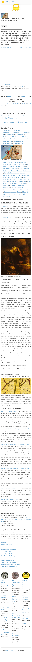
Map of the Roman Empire (9, 411)
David (21, 86)
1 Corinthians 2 (17, 130)
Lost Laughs (26, 618)
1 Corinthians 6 (9, 135)
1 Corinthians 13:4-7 (6, 217)
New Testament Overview (25, 597)
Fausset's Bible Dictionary (8, 562)
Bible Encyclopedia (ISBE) (8, 549)
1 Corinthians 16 (18, 143)
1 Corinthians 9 (16, 137)
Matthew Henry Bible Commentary (11, 564)
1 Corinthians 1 (7, 130)
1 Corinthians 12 (21, 139)
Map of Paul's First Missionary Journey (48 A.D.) (15, 429)
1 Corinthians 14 (18, 141)
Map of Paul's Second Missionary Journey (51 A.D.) (15, 444)
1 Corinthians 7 (19, 135)
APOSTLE (23, 97)
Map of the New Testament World (10, 488)
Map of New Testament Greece (10, 499)
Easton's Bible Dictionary (8, 558)
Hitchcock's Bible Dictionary (9, 566)
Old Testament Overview (25, 585)
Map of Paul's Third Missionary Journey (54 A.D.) (15, 468)
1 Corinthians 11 (10, 139)
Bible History (9, 650)
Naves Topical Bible (6, 554)
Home (3, 580)
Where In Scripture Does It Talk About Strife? (14, 122)
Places (14, 596)
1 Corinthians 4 (16, 132)
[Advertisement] (16, 64)
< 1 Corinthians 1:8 (6, 47)
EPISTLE (9, 97)
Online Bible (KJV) (6, 551)
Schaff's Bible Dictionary (8, 560)
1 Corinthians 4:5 (5, 206)
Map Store (25, 623)
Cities (2, 629)
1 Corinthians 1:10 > (25, 47)
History (24, 580)
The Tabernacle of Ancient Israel (16, 615)
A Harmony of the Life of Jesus (26, 610)
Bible (13, 580)
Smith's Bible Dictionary (8, 556)
